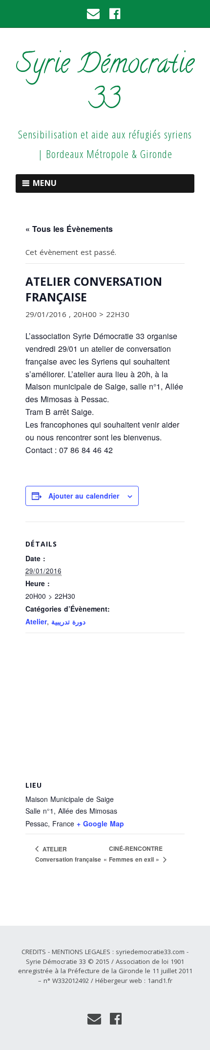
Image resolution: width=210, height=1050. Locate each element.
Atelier (36, 621)
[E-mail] (94, 13)
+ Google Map (100, 823)
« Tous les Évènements (69, 228)
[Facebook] (115, 13)
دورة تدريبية (68, 621)
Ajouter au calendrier (83, 496)
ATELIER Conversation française (68, 854)
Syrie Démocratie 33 (105, 84)
